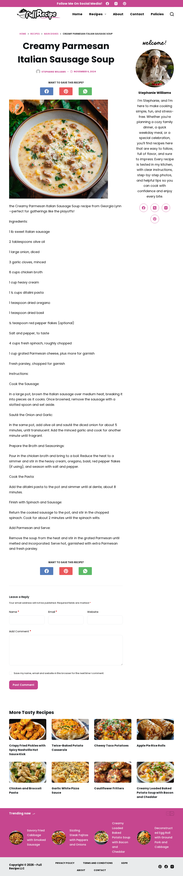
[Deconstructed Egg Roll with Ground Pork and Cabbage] (144, 838)
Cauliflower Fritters (109, 788)
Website (92, 612)
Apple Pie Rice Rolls (151, 745)
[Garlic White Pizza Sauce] (70, 772)
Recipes (96, 14)
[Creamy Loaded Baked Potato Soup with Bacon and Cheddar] (155, 772)
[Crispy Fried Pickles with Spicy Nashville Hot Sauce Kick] (27, 729)
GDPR (124, 863)
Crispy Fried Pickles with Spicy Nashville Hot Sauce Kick (27, 749)
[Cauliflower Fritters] (112, 772)
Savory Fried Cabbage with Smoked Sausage (36, 837)
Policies (157, 14)
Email (52, 612)
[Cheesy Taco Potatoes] (112, 729)
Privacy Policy (64, 863)
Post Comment (23, 685)
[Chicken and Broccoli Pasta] (27, 772)
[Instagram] (116, 3)
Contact (137, 14)
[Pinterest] (124, 3)
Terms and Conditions (98, 863)
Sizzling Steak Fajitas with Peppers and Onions (79, 837)
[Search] (172, 14)
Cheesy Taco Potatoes (111, 745)
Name (14, 612)
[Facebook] (107, 3)
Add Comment (20, 631)
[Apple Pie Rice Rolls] (155, 729)
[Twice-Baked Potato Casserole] (70, 729)
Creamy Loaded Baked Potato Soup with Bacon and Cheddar (155, 792)
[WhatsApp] (85, 91)
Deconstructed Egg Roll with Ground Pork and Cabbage (164, 837)
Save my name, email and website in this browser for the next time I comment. (59, 673)
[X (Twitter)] (154, 208)
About (118, 14)
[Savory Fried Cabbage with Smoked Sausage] (16, 838)
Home (77, 14)
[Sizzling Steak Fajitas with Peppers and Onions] (59, 838)
